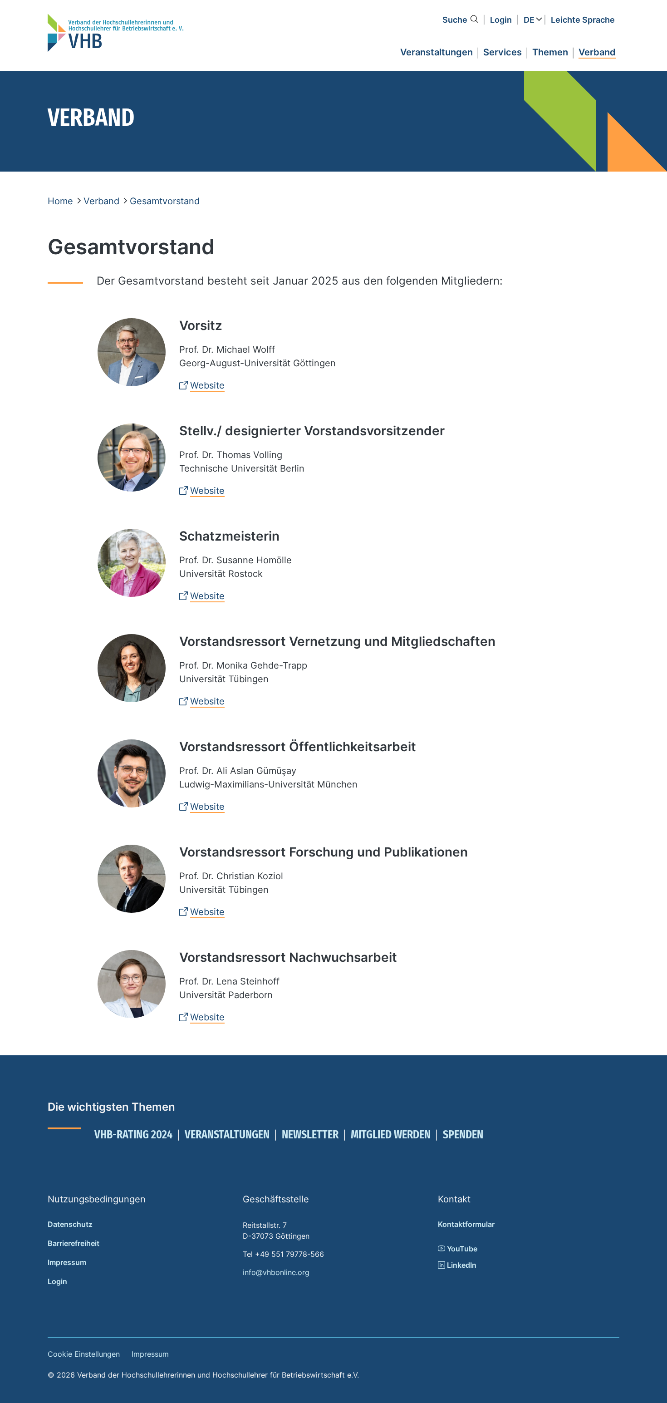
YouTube (461, 1248)
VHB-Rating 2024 (133, 1134)
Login (501, 20)
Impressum (67, 1262)
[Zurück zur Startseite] (116, 33)
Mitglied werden (391, 1134)
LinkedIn (460, 1265)
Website (207, 385)
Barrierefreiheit (73, 1243)
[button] (436, 51)
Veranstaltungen (227, 1134)
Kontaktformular (466, 1224)
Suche (454, 20)
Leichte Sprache (583, 20)
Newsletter (310, 1134)
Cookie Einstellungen (84, 1354)
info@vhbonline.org (276, 1272)
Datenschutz (70, 1224)
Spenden (463, 1134)
